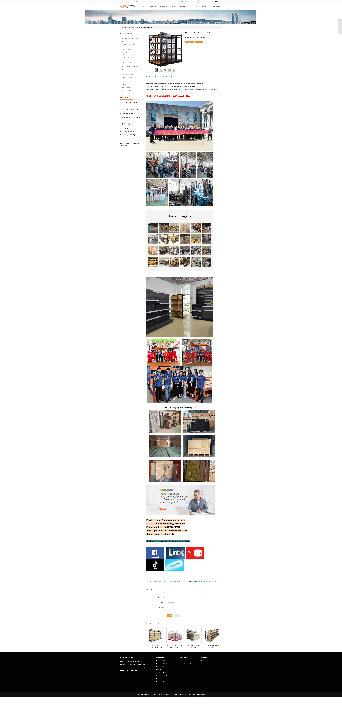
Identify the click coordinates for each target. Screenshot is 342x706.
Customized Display (161, 688)
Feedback (204, 6)
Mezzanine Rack (126, 87)
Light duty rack (127, 72)
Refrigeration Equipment (129, 42)
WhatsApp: (161, 597)
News (174, 6)
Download (184, 6)
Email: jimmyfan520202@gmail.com (133, 1)
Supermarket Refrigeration (163, 664)
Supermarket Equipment (163, 667)
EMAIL (199, 42)
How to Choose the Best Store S (130, 117)
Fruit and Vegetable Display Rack (131, 66)
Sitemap (199, 694)
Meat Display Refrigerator (130, 62)
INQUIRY (190, 42)
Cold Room (126, 57)
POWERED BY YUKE (190, 694)
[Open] (340, 27)
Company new (183, 660)
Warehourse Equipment (128, 91)
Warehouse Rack (126, 69)
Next (180, 49)
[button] (167, 6)
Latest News (183, 658)
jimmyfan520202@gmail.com (133, 135)
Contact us (216, 6)
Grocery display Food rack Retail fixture (169, 581)
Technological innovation (185, 664)
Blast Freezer (126, 46)
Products (163, 6)
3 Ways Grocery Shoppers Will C (130, 113)
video (195, 6)
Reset (177, 615)
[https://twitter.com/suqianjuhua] (174, 565)
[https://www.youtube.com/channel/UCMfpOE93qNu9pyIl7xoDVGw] (155, 565)
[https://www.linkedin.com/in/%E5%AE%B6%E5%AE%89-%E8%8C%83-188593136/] (175, 553)
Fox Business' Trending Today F (130, 102)
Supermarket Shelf (161, 660)
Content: (162, 607)
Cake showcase (127, 60)
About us (153, 6)
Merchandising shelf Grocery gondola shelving (205, 581)
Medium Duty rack (128, 74)
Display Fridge (127, 52)
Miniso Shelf (159, 670)
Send (169, 615)
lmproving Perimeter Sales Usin (130, 109)
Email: (163, 602)
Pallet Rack (125, 84)
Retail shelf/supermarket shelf (143, 27)
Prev (150, 49)
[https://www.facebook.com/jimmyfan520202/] (155, 553)
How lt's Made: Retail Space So (130, 106)
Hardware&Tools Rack (128, 81)
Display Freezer (127, 49)
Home (144, 6)
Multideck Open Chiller (129, 54)
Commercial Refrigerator (130, 44)
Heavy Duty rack (127, 77)
